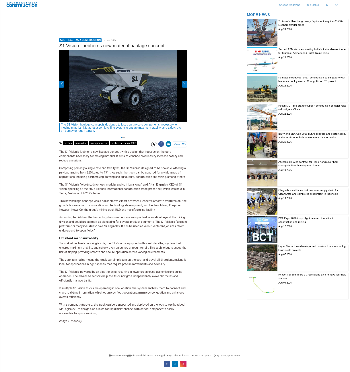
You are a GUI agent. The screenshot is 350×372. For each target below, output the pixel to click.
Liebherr (68, 143)
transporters (81, 143)
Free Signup (313, 4)
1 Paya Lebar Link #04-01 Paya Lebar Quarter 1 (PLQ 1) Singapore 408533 (203, 355)
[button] (327, 5)
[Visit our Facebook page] (167, 364)
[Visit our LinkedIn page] (175, 364)
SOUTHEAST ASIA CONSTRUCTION (80, 40)
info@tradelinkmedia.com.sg (146, 355)
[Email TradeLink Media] (336, 5)
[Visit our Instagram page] (183, 364)
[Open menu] (345, 5)
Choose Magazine (289, 4)
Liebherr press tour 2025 (123, 143)
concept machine (99, 143)
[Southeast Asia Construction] (22, 5)
